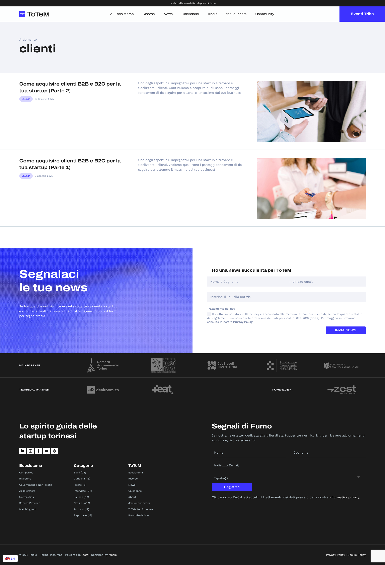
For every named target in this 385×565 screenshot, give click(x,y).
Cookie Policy (357, 554)
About (213, 14)
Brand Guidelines (139, 515)
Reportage (80, 515)
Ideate (78, 484)
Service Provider (29, 503)
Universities (26, 497)
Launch (26, 99)
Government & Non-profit (35, 484)
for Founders (236, 14)
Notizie (78, 503)
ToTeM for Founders (140, 509)
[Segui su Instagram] (30, 451)
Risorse (149, 14)
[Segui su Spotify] (54, 451)
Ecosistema (124, 14)
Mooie (113, 554)
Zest (85, 554)
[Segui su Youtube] (46, 451)
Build (77, 472)
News (168, 14)
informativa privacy (344, 497)
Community (264, 14)
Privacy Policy (243, 321)
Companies (26, 472)
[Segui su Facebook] (38, 451)
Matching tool (27, 509)
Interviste (80, 490)
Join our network (139, 503)
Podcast (79, 509)
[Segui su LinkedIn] (22, 451)
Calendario (190, 14)
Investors (25, 478)
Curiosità (79, 478)
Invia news (345, 330)
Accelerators (27, 490)
